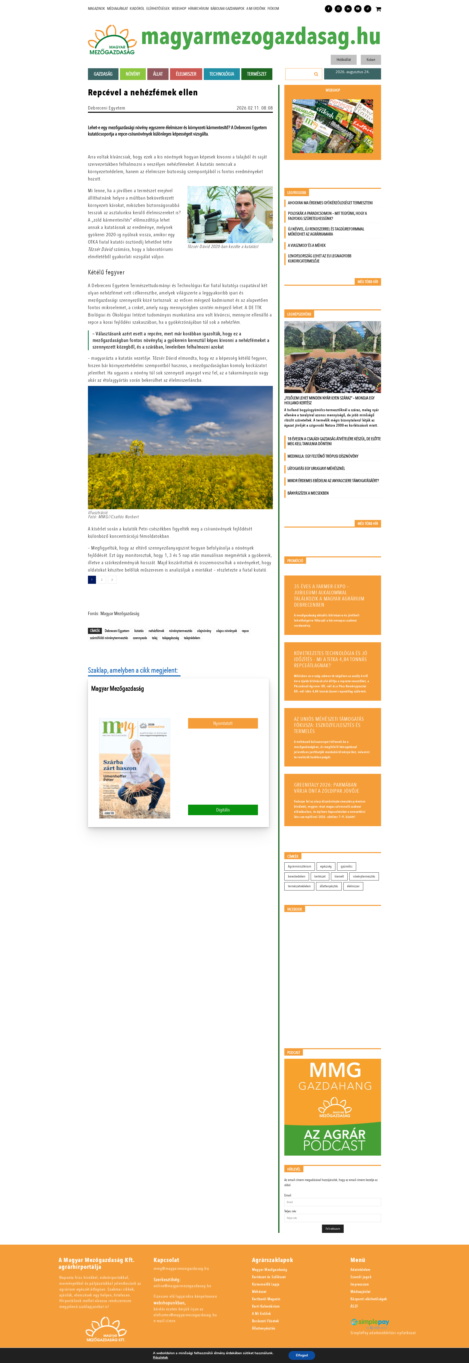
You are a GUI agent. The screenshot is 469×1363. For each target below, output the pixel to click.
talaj (154, 637)
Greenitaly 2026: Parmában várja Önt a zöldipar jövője (326, 788)
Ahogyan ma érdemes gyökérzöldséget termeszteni (330, 202)
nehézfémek (156, 630)
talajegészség (170, 637)
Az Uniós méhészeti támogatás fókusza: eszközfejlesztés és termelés (329, 725)
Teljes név (290, 1211)
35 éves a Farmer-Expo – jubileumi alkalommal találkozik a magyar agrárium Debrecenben (329, 595)
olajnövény (204, 630)
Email (287, 1195)
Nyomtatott (223, 723)
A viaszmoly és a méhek (307, 245)
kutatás (139, 630)
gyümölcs (346, 866)
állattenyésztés (329, 886)
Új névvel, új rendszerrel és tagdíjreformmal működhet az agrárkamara (326, 231)
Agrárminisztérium (299, 866)
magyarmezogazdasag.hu (261, 36)
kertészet (320, 876)
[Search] (316, 74)
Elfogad (302, 1355)
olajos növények (226, 630)
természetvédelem (299, 886)
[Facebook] (328, 8)
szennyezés (140, 637)
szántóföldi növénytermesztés (109, 637)
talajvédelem (192, 637)
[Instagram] (338, 8)
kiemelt (339, 876)
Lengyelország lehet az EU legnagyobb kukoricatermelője (319, 258)
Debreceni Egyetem (106, 108)
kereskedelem (296, 876)
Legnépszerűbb (299, 314)
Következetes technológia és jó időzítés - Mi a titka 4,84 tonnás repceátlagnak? (330, 659)
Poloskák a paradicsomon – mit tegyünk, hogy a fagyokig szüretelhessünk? (327, 216)
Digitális (223, 810)
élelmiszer (353, 886)
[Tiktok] (367, 8)
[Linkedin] (348, 8)
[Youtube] (358, 8)
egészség (326, 866)
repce (245, 630)
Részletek (160, 1357)
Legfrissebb (296, 193)
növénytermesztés (180, 630)
